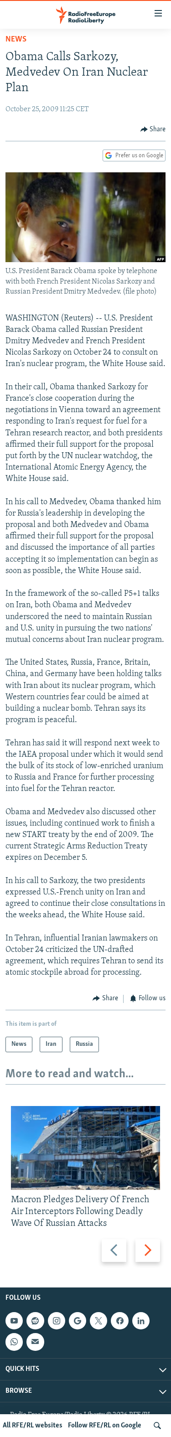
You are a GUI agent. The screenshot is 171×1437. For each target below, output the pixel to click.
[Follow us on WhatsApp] (14, 1341)
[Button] (153, 129)
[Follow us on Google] (77, 1320)
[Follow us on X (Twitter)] (98, 1320)
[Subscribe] (35, 1341)
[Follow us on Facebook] (119, 1320)
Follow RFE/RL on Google (104, 1425)
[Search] (157, 1425)
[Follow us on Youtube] (14, 1320)
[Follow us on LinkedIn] (141, 1320)
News (15, 40)
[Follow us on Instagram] (56, 1320)
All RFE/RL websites (32, 1425)
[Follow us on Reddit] (35, 1320)
